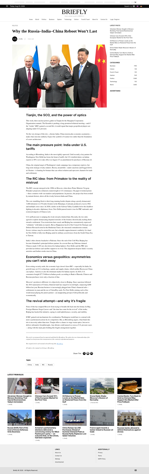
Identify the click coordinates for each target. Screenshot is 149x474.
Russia (50, 365)
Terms (100, 455)
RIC (43, 365)
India (37, 365)
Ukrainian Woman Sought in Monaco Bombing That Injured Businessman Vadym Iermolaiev (121, 31)
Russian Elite (94, 402)
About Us (58, 452)
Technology (113, 81)
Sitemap (57, 459)
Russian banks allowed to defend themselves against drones (129, 430)
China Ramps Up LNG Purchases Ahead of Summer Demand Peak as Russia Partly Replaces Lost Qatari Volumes (74, 432)
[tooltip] (134, 6)
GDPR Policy (102, 459)
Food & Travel (114, 72)
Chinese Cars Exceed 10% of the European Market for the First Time (46, 398)
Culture (112, 69)
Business (112, 66)
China (30, 365)
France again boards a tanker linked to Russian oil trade (101, 430)
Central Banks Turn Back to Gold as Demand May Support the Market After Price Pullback (122, 54)
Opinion (112, 75)
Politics (15, 26)
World (112, 84)
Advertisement (59, 462)
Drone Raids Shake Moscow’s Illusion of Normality (99, 398)
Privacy (100, 452)
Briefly (21, 39)
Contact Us (58, 455)
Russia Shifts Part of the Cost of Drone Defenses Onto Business (18, 430)
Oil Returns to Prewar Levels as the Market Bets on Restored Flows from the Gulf (123, 42)
